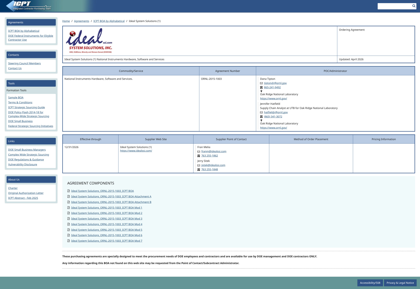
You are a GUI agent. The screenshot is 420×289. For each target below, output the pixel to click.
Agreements (81, 21)
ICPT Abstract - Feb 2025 (23, 198)
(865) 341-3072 (273, 116)
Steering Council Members (24, 63)
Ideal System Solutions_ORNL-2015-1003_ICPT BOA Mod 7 (106, 241)
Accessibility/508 (370, 283)
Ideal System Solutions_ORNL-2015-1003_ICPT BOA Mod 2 (106, 213)
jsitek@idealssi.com (213, 165)
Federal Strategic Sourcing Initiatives (30, 126)
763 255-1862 (209, 155)
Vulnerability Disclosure (22, 164)
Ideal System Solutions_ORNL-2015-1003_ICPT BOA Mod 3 (106, 218)
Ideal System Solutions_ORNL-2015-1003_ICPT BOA (102, 191)
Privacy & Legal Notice (400, 283)
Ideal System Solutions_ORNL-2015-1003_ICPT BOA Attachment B (111, 202)
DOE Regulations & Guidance (26, 159)
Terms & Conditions (20, 102)
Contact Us (14, 68)
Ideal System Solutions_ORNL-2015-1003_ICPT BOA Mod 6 (106, 235)
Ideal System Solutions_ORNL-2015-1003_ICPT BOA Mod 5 (106, 230)
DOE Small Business (20, 121)
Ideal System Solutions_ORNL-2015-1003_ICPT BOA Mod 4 (106, 224)
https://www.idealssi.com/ (136, 150)
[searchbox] (397, 6)
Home (66, 21)
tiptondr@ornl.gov (275, 83)
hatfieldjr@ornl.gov (276, 112)
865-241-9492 (272, 87)
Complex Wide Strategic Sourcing (28, 154)
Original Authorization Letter (25, 193)
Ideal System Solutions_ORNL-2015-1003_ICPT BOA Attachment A (111, 196)
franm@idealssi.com (213, 151)
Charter (13, 188)
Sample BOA (15, 97)
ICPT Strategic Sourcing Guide (26, 107)
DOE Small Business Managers (27, 149)
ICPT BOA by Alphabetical (109, 21)
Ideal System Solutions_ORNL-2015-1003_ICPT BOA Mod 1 (106, 207)
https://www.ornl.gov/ (273, 98)
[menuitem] (31, 31)
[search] (414, 6)
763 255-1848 (209, 169)
